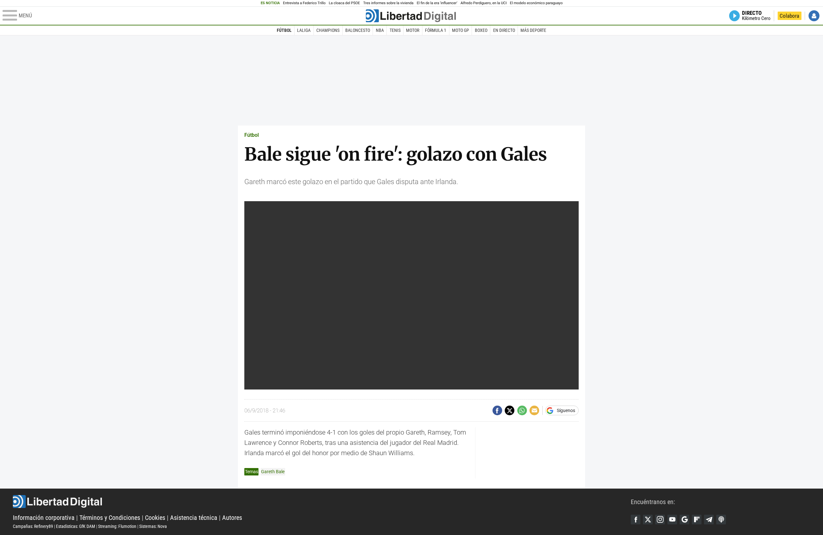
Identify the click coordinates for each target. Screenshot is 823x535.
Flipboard (696, 519)
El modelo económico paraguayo (536, 3)
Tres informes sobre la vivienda (388, 3)
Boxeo (481, 30)
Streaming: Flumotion (117, 526)
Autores (232, 517)
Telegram (709, 519)
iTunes (721, 519)
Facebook (635, 519)
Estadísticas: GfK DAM (75, 526)
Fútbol (284, 30)
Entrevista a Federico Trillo (304, 3)
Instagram (660, 519)
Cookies (155, 517)
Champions (327, 30)
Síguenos (566, 410)
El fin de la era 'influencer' (437, 3)
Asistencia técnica (193, 517)
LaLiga (304, 30)
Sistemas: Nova (153, 526)
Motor (412, 30)
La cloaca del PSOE (344, 3)
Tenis (395, 30)
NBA (380, 30)
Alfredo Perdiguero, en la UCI (484, 3)
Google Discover (684, 519)
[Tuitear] (509, 410)
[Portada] (411, 15)
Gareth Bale (273, 471)
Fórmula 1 (435, 30)
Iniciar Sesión (814, 15)
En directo (504, 30)
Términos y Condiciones (109, 517)
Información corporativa (44, 517)
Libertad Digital (322, 501)
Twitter (648, 519)
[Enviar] (522, 410)
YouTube (672, 519)
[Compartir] (497, 410)
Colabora (789, 16)
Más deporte (533, 30)
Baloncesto (357, 30)
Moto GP (460, 30)
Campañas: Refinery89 (33, 526)
